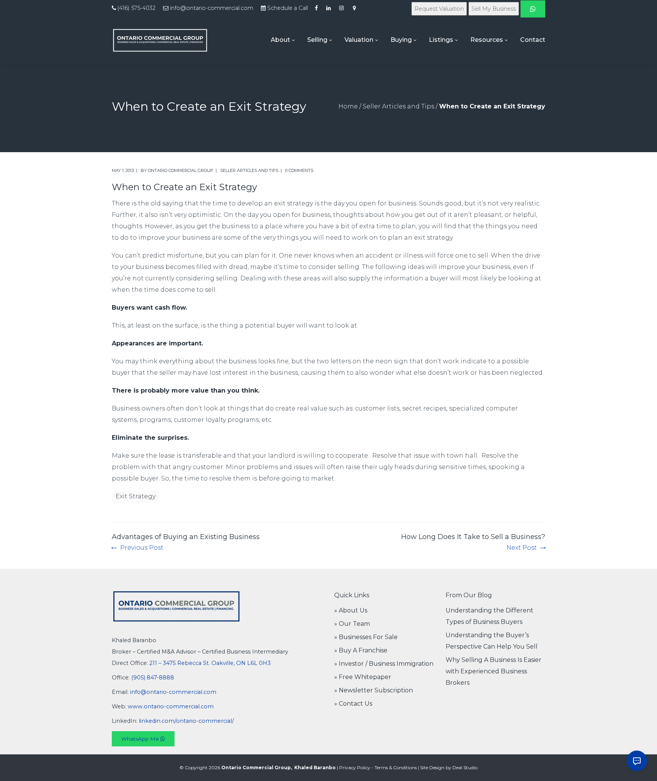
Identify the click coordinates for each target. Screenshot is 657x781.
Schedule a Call (287, 8)
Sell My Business (493, 8)
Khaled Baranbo (315, 767)
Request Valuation (439, 8)
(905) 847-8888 (152, 677)
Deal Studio (465, 767)
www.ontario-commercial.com (171, 706)
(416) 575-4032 (136, 8)
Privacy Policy (354, 767)
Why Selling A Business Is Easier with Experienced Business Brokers (493, 671)
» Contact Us (353, 703)
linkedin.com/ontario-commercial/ (186, 720)
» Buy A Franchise (360, 650)
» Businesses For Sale (366, 637)
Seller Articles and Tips (398, 106)
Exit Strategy (136, 496)
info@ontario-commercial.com (211, 8)
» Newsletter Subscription (373, 690)
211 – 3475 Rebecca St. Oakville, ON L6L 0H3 (210, 663)
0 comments (299, 170)
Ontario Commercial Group (180, 170)
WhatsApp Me (140, 739)
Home (348, 106)
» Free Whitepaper (362, 677)
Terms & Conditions (396, 767)
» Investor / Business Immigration (383, 663)
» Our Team (352, 623)
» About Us (350, 610)
